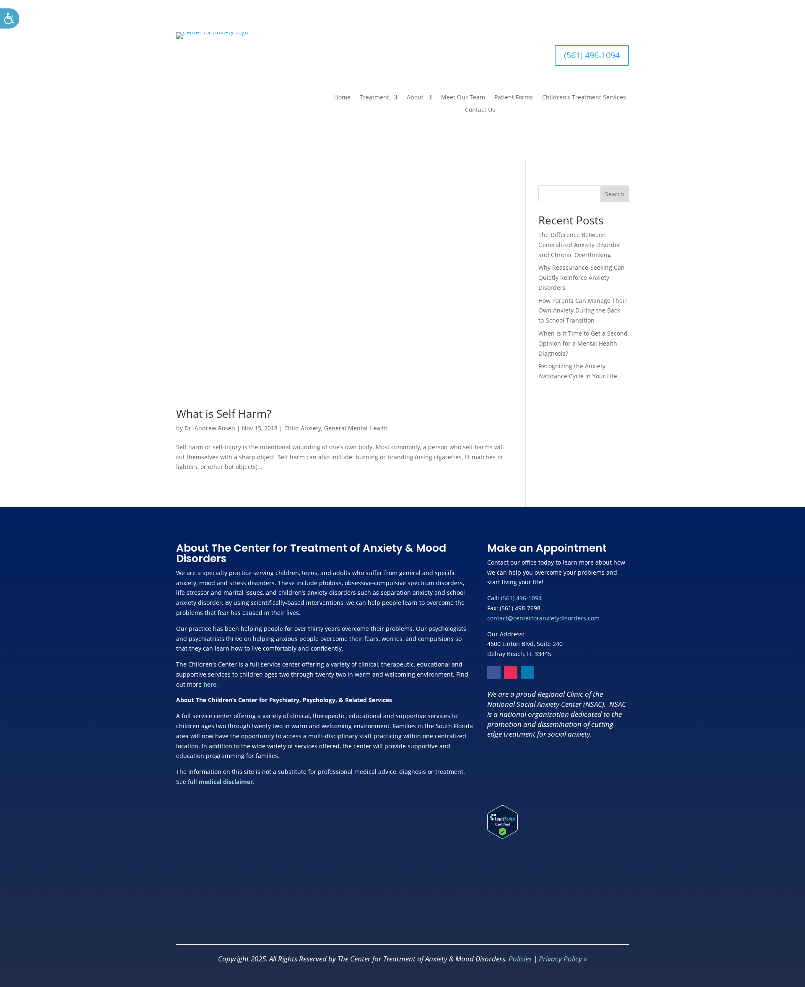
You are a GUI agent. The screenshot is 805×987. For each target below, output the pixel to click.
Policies (520, 959)
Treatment (374, 97)
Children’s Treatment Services (584, 97)
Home (342, 97)
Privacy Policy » (563, 959)
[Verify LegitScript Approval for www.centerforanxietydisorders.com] (502, 836)
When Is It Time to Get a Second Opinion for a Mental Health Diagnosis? (583, 343)
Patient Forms (513, 97)
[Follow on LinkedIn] (527, 672)
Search (614, 194)
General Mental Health (356, 428)
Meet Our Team (463, 97)
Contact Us (480, 110)
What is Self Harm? (223, 413)
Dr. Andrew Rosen (209, 428)
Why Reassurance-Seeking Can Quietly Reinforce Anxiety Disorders (581, 277)
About (415, 97)
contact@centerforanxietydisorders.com (543, 618)
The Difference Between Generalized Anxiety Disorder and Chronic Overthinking (579, 245)
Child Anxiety (302, 428)
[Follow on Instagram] (510, 672)
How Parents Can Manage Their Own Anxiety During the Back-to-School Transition (582, 311)
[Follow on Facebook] (494, 672)
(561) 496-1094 (592, 55)
